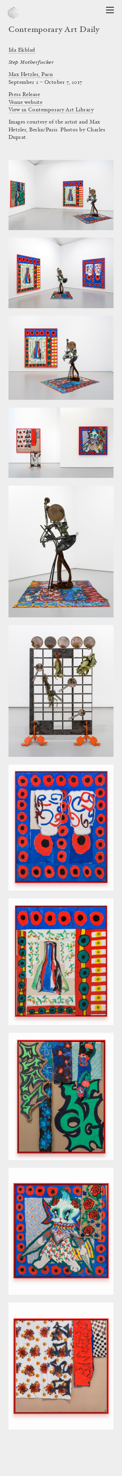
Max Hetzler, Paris (30, 74)
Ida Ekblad (21, 50)
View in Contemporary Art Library (51, 110)
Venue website (25, 102)
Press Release (24, 94)
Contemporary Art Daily (54, 30)
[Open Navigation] (110, 10)
